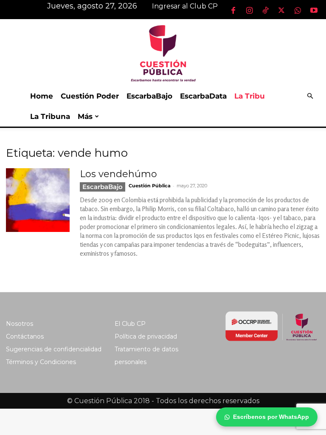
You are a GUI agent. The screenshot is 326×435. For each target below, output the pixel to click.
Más (85, 116)
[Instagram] (249, 10)
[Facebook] (233, 10)
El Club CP (130, 324)
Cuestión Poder (90, 96)
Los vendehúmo (118, 174)
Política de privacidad (146, 336)
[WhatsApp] (297, 10)
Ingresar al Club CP (185, 6)
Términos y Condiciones (41, 362)
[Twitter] (281, 10)
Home (41, 96)
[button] (310, 96)
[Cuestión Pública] (163, 52)
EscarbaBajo (149, 96)
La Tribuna (50, 116)
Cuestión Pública (150, 186)
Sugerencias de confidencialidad (53, 349)
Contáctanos (25, 336)
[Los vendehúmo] (38, 200)
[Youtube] (313, 10)
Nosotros (19, 324)
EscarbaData (203, 96)
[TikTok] (265, 10)
